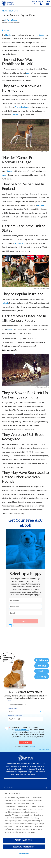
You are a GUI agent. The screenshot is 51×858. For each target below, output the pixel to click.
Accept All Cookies (23, 840)
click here (32, 746)
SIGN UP (25, 742)
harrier (6, 30)
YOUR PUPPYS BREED (13, 708)
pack (28, 73)
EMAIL (9, 700)
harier (9, 171)
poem (9, 329)
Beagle (41, 35)
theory (4, 175)
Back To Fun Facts (10, 11)
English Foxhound (22, 107)
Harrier (8, 35)
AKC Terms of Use (22, 729)
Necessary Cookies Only (24, 847)
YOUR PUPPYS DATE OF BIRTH (15, 715)
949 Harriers (19, 243)
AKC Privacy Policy (44, 749)
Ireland (5, 303)
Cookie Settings (23, 854)
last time (40, 205)
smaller (15, 115)
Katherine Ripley (10, 20)
